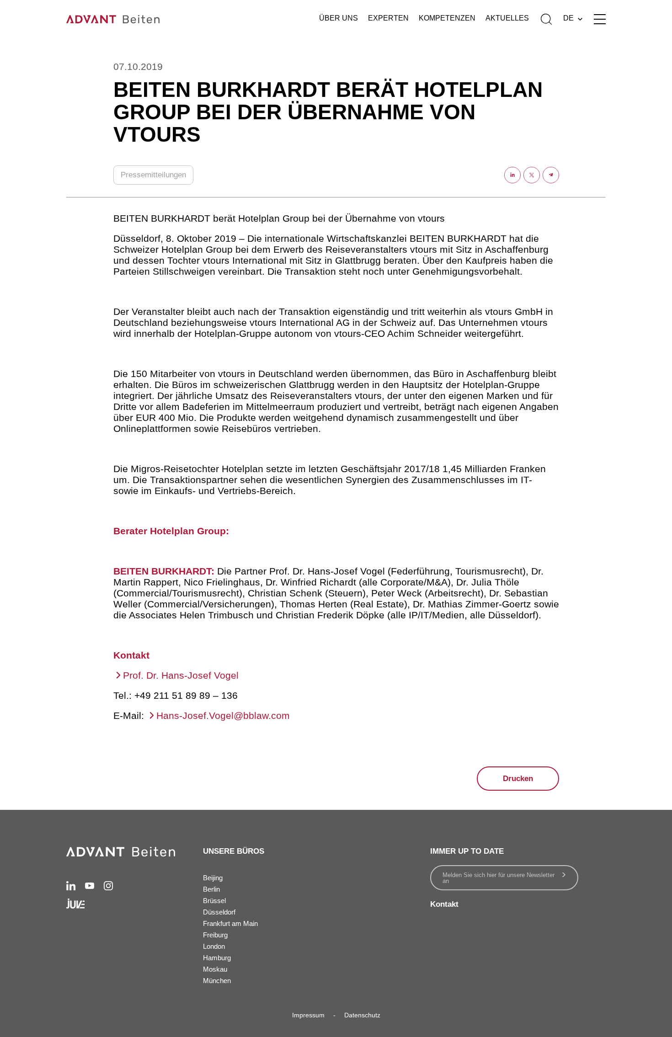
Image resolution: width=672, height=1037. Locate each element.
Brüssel (214, 900)
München (217, 980)
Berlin (211, 889)
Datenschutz (362, 1015)
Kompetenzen (447, 18)
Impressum (308, 1015)
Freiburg (215, 935)
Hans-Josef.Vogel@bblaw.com (223, 715)
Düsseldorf (219, 912)
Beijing (213, 878)
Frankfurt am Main (230, 923)
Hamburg (217, 958)
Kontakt (444, 904)
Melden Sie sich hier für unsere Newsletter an (499, 878)
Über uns (338, 18)
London (214, 946)
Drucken (518, 778)
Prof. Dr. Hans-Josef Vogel (181, 675)
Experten (388, 18)
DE (568, 18)
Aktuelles (507, 18)
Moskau (215, 969)
